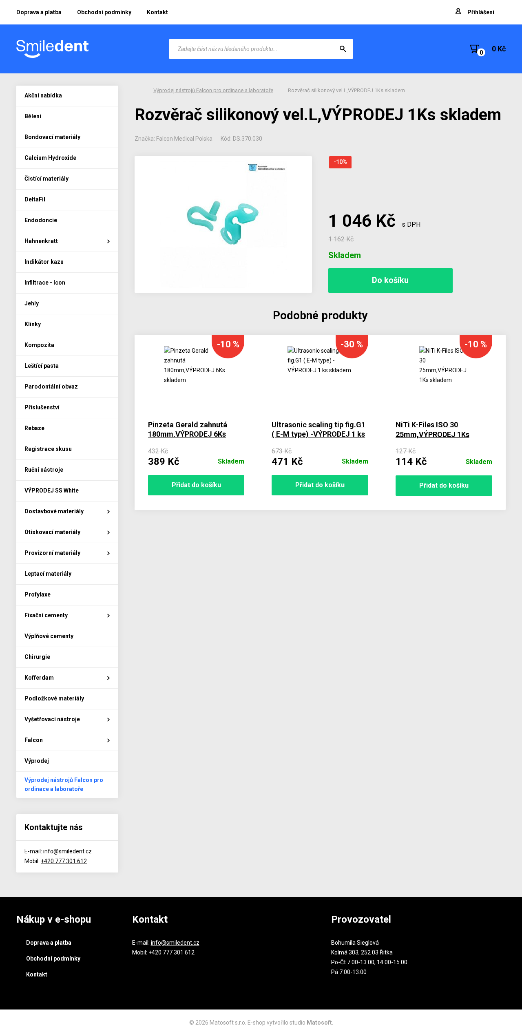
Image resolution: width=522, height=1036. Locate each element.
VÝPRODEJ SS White (51, 490)
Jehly (31, 303)
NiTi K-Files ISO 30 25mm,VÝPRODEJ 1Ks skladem (432, 434)
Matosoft (319, 1022)
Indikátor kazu (44, 261)
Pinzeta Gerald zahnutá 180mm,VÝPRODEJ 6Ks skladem (187, 434)
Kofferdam (39, 677)
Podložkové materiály (54, 698)
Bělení (32, 116)
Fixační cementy (46, 615)
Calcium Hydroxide (50, 158)
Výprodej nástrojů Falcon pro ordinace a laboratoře (63, 784)
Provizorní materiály (52, 553)
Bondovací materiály (52, 137)
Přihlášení (480, 12)
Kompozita (39, 345)
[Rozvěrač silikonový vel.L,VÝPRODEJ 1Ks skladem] (223, 224)
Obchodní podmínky (104, 12)
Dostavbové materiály (54, 511)
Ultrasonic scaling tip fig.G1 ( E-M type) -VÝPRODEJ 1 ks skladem (318, 434)
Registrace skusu (48, 449)
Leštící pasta (41, 365)
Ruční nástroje (43, 469)
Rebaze (34, 428)
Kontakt (157, 12)
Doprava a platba (39, 12)
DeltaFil (34, 199)
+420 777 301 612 (64, 861)
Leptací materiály (47, 573)
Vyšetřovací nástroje (52, 719)
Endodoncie (40, 220)
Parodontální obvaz (51, 386)
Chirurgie (37, 657)
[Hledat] (343, 49)
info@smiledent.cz (67, 851)
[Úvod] (137, 90)
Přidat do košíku (196, 485)
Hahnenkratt (41, 241)
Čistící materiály (46, 178)
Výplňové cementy (48, 636)
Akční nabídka (43, 95)
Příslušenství (42, 407)
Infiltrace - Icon (44, 282)
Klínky (32, 324)
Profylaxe (37, 594)
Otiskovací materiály (52, 532)
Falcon (33, 740)
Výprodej (36, 761)
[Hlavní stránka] (53, 49)
